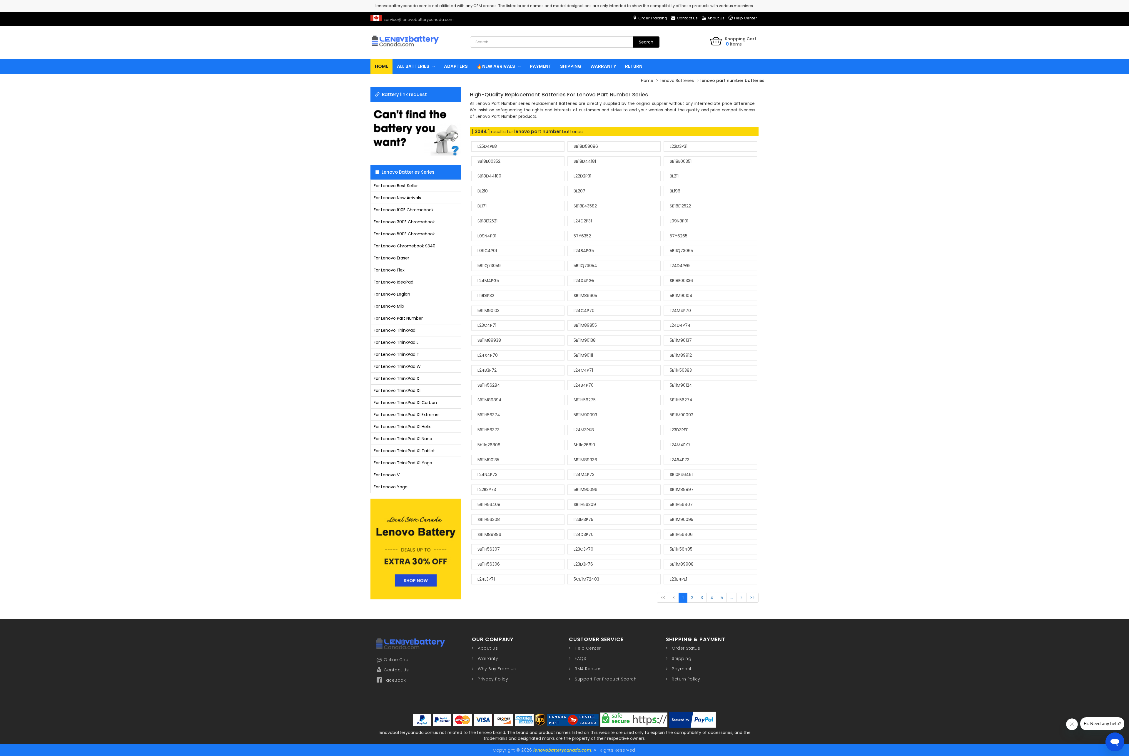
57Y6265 (678, 236)
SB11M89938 (489, 340)
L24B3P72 (487, 370)
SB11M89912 (681, 355)
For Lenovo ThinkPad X (396, 378)
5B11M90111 (583, 355)
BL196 (675, 191)
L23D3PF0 (679, 430)
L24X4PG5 (584, 281)
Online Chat (397, 660)
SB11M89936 (585, 460)
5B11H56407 (681, 504)
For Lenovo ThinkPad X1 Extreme (406, 415)
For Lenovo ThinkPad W (397, 366)
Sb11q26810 (584, 445)
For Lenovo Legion (392, 294)
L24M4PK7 (680, 445)
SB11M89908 (682, 564)
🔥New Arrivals (496, 66)
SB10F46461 (681, 474)
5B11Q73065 (681, 251)
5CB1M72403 (586, 579)
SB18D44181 (585, 161)
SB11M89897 (682, 489)
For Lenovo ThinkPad (394, 330)
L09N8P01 (679, 221)
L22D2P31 (582, 176)
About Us (715, 18)
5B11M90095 (681, 519)
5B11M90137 (681, 340)
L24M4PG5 (488, 281)
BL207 (579, 191)
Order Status (686, 648)
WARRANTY (603, 66)
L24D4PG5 (680, 266)
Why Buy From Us (497, 669)
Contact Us (687, 18)
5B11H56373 (488, 430)
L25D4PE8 (487, 146)
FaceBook (395, 680)
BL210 (482, 191)
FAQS (580, 658)
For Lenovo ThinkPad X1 (397, 390)
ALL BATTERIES (413, 66)
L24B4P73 (679, 460)
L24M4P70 (680, 311)
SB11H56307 (488, 549)
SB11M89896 (489, 534)
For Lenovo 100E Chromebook (404, 210)
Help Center (745, 18)
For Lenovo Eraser (391, 258)
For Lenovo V (387, 475)
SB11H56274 (681, 400)
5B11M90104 (681, 296)
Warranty (488, 658)
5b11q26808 (488, 445)
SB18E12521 (487, 221)
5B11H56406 (681, 534)
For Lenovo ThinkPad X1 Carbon (405, 402)
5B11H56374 (488, 415)
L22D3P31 (678, 146)
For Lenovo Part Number (398, 318)
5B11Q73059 (489, 266)
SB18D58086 (586, 146)
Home (647, 80)
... (731, 598)
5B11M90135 (488, 460)
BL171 (482, 206)
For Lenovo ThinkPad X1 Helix (402, 427)
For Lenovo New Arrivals (397, 198)
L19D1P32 (485, 296)
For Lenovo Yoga (390, 487)
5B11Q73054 (585, 266)
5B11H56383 (681, 370)
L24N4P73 (487, 474)
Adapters (456, 66)
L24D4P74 (680, 325)
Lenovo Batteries (677, 80)
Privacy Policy (493, 679)
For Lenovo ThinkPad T (396, 354)
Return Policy (686, 679)
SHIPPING (571, 66)
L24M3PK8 (584, 430)
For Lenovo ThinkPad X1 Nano (403, 439)
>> (752, 598)
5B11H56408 (488, 504)
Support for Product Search (606, 679)
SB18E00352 (488, 161)
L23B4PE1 (678, 579)
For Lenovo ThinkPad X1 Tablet (404, 451)
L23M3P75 (583, 519)
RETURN (633, 66)
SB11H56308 (488, 519)
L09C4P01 (487, 251)
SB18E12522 (680, 206)
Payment (682, 669)
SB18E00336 (681, 281)
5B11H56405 (681, 549)
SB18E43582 (585, 206)
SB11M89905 (585, 296)
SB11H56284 (488, 385)
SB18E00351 (681, 161)
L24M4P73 (584, 474)
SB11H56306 (488, 564)
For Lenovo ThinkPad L (396, 342)
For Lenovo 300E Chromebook (404, 222)
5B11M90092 (681, 415)
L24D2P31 (583, 221)
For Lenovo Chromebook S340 (404, 246)
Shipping (681, 658)
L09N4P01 (486, 236)
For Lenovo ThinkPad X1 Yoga (403, 463)
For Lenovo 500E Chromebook (404, 234)
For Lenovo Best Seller (396, 186)
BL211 (674, 176)
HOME (381, 66)
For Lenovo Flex (389, 270)
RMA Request (589, 669)
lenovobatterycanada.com (562, 750)
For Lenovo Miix (389, 306)
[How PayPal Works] (692, 719)
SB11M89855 (585, 325)
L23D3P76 (583, 564)
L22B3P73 (486, 489)
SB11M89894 (489, 400)
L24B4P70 (584, 385)
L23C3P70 (583, 549)
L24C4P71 (583, 370)
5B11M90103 (488, 311)
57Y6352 (582, 236)
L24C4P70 (584, 311)
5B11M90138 (585, 340)
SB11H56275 (585, 400)
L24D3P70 (584, 534)
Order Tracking (652, 18)
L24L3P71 (486, 579)
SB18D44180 (489, 176)
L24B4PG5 (584, 251)
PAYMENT (540, 66)
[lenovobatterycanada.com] (415, 51)
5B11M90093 (585, 415)
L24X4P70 (487, 355)
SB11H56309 (585, 504)
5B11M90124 (681, 385)
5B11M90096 (585, 489)
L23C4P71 (486, 325)
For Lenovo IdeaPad (393, 282)
